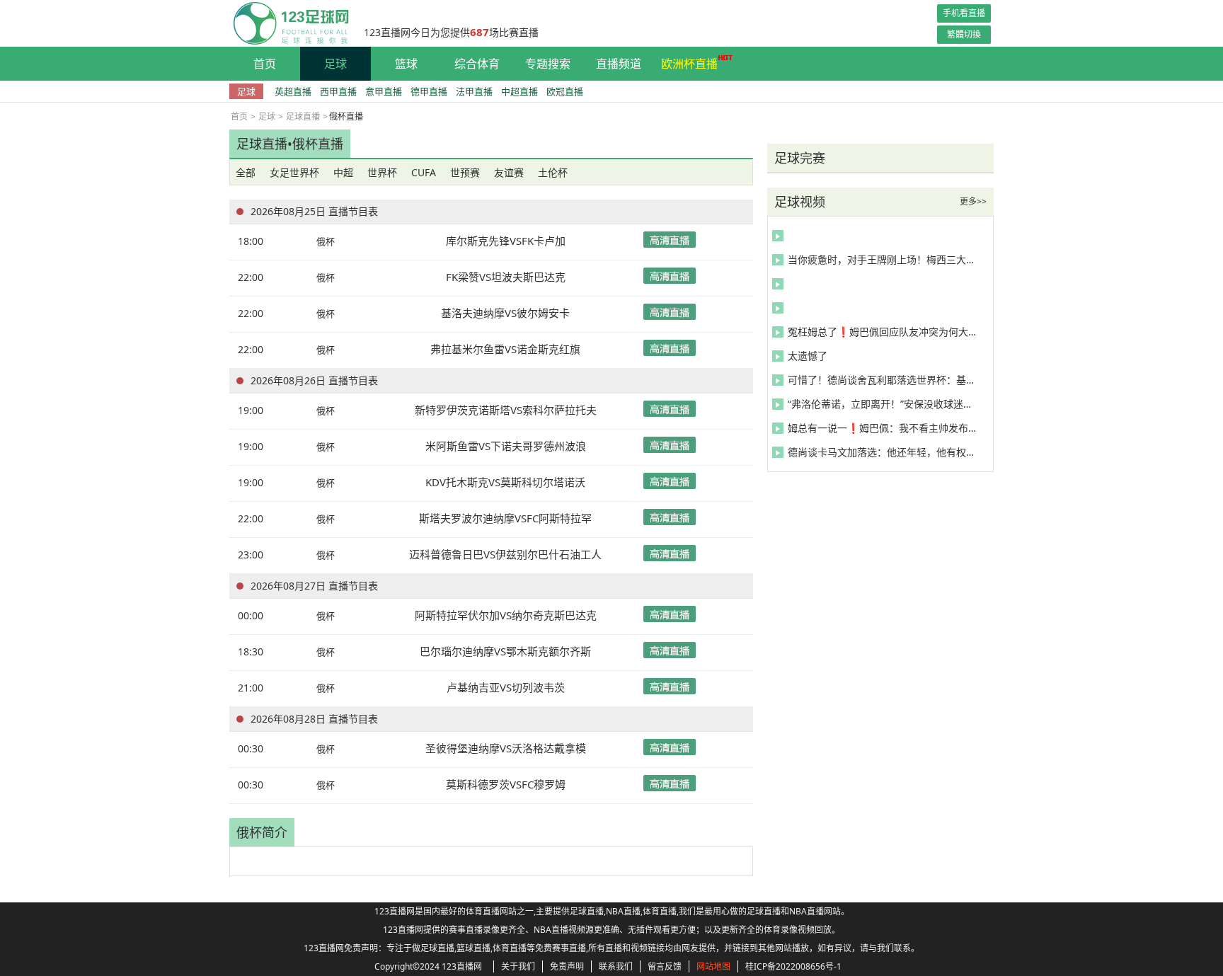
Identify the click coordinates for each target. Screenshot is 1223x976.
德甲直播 (428, 91)
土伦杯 (553, 172)
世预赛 (465, 172)
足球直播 (303, 116)
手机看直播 (964, 13)
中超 (343, 172)
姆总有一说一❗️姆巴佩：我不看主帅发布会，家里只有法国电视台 (884, 428)
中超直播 (519, 91)
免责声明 (567, 966)
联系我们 (616, 966)
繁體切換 (964, 34)
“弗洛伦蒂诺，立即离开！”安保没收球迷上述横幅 (884, 404)
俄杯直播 (317, 143)
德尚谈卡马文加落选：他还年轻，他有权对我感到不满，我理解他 (884, 452)
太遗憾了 (807, 355)
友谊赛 (509, 172)
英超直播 (293, 91)
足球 (335, 63)
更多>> (973, 201)
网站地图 (713, 966)
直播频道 (618, 63)
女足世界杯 (294, 172)
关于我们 (518, 966)
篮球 (406, 63)
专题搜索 (547, 63)
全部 (245, 172)
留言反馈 (665, 966)
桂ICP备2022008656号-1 (793, 966)
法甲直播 (474, 91)
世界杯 (382, 172)
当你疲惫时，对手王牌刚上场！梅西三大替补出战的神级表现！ (884, 259)
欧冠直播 (564, 91)
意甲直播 (383, 91)
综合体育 (477, 63)
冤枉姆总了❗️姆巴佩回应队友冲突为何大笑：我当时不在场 (884, 331)
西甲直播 (338, 91)
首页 (264, 63)
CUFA (423, 172)
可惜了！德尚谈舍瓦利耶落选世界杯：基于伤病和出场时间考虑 (884, 379)
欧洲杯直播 (689, 63)
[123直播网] (289, 23)
